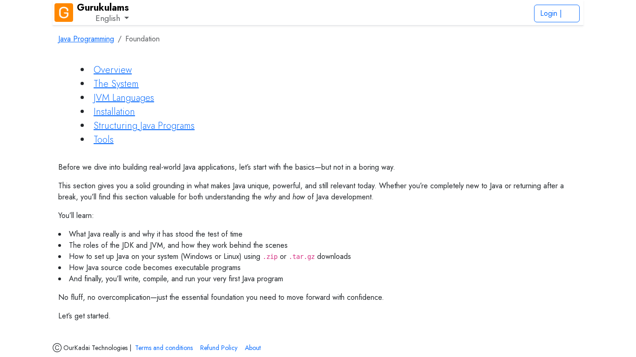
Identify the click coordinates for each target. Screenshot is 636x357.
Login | (552, 13)
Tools (104, 139)
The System (116, 84)
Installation (114, 112)
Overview (113, 70)
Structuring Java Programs (144, 125)
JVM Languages (124, 98)
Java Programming (86, 38)
